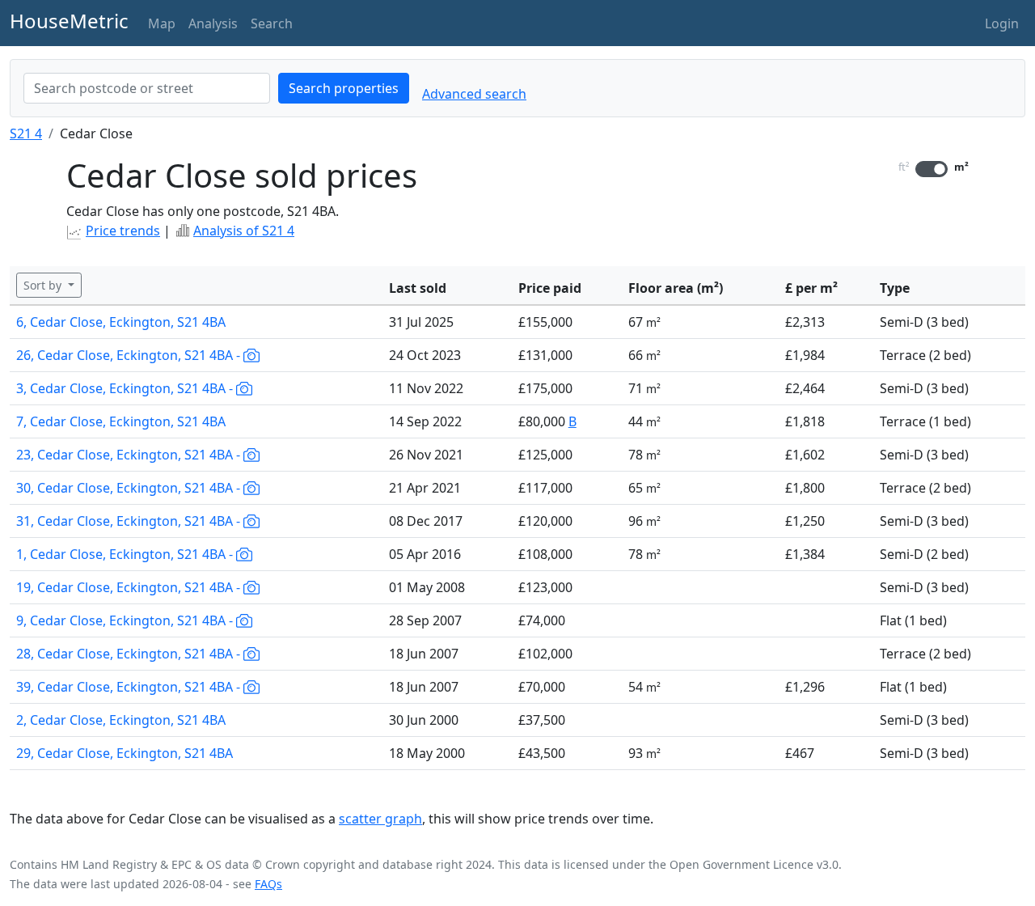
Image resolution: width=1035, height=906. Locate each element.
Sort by (44, 285)
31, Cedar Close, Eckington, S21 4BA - (129, 521)
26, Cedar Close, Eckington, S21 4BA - (129, 355)
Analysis (213, 23)
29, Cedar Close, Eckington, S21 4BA (124, 753)
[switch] (931, 169)
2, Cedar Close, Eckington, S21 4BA (121, 720)
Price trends (123, 230)
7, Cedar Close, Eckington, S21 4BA (121, 421)
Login (1002, 23)
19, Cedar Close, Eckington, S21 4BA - (129, 587)
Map (161, 23)
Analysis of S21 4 (243, 230)
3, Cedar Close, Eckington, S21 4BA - (126, 388)
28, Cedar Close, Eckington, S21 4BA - (129, 654)
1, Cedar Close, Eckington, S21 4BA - (126, 554)
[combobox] (146, 88)
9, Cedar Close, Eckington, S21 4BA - (126, 620)
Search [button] (272, 23)
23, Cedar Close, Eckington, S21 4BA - (129, 455)
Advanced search (474, 94)
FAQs (268, 883)
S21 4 (26, 133)
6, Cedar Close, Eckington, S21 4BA (121, 322)
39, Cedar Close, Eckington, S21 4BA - (129, 687)
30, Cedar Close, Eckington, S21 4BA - (129, 488)
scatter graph (380, 819)
